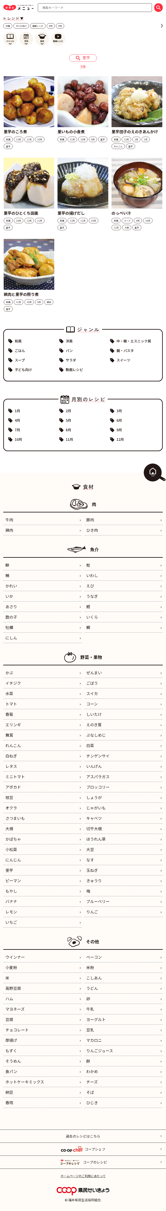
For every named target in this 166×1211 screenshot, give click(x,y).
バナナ (11, 901)
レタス (11, 766)
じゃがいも (96, 808)
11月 (69, 439)
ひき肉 (92, 530)
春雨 (9, 1102)
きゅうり (94, 880)
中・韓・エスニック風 (134, 341)
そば (90, 1092)
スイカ (92, 693)
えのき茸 (94, 724)
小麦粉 (11, 967)
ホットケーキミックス (24, 1082)
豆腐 (9, 1019)
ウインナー (15, 957)
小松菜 (11, 849)
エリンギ (13, 724)
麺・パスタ (125, 350)
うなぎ (92, 596)
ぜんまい (94, 672)
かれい (11, 585)
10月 (18, 439)
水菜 (9, 693)
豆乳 (90, 1030)
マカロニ (94, 1040)
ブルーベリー (98, 901)
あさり (11, 606)
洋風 (8, 26)
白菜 (90, 745)
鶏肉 (9, 530)
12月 (120, 439)
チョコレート (17, 1030)
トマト (11, 704)
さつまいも (15, 818)
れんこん (13, 745)
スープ (20, 360)
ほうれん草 (96, 839)
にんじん (13, 859)
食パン (11, 1071)
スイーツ (123, 360)
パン (69, 350)
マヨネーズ (15, 1009)
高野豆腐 (13, 988)
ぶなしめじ (96, 735)
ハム (9, 998)
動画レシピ (37, 26)
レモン (11, 911)
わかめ (92, 1071)
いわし (92, 575)
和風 (18, 341)
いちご (11, 922)
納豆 (9, 1092)
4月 (17, 420)
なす (90, 859)
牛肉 (9, 519)
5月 (68, 420)
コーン (92, 704)
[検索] (158, 7)
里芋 (9, 870)
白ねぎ (11, 756)
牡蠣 (9, 627)
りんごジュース (99, 1050)
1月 (17, 410)
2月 (68, 410)
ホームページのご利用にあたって (83, 1176)
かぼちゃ (13, 839)
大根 (9, 828)
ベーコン (94, 957)
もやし (11, 891)
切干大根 (94, 828)
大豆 (90, 849)
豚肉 (90, 519)
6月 (119, 420)
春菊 (9, 714)
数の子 (11, 617)
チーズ (92, 1082)
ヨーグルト (96, 1019)
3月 (119, 410)
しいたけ (94, 714)
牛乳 (90, 1009)
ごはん (20, 350)
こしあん (94, 978)
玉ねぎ (92, 870)
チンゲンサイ (98, 756)
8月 (51, 26)
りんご (92, 911)
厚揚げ (11, 1040)
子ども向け (21, 26)
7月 (17, 429)
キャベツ (94, 818)
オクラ (11, 808)
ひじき (92, 1102)
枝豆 (9, 797)
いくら (92, 617)
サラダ (71, 360)
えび (90, 585)
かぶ (9, 672)
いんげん (94, 766)
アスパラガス (98, 776)
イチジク (13, 683)
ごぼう (92, 683)
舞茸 (9, 735)
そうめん (13, 1061)
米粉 (90, 967)
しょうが (94, 797)
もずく (11, 1050)
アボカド (13, 787)
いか (9, 596)
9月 (60, 26)
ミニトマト (15, 776)
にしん (11, 637)
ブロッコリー (98, 787)
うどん (92, 988)
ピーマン (13, 880)
